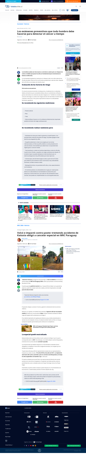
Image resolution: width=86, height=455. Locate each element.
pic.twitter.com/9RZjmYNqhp (32, 297)
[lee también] (27, 328)
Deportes (30, 10)
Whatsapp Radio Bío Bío (74, 445)
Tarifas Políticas (8, 445)
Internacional (19, 10)
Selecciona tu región (11, 1)
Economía (25, 10)
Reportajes (7, 436)
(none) (20, 37)
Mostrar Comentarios (40, 189)
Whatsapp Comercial (52, 445)
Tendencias (36, 10)
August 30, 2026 (44, 299)
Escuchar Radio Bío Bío (73, 1)
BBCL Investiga (47, 10)
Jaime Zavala (24, 238)
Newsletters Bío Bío (45, 1)
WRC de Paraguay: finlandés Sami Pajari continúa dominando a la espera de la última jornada (45, 326)
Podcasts (7, 10)
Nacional (12, 10)
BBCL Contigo (55, 10)
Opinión (41, 10)
